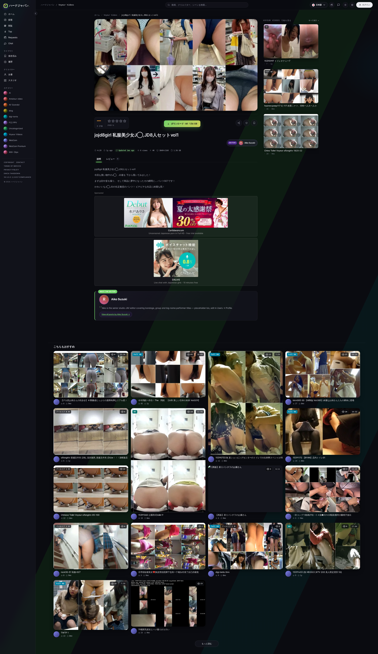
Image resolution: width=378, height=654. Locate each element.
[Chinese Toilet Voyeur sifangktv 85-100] (91, 492)
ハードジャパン (47, 5)
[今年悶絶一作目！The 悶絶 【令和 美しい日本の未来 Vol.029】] (168, 378)
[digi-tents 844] (245, 550)
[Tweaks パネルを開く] (352, 5)
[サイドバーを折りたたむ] (36, 13)
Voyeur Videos (110, 15)
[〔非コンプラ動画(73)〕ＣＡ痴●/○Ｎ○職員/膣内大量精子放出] (322, 492)
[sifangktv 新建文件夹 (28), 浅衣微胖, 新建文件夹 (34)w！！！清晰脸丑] (91, 435)
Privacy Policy (11, 170)
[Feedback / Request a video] (338, 5)
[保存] (254, 123)
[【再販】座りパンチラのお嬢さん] (245, 492)
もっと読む (207, 643)
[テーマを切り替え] (345, 5)
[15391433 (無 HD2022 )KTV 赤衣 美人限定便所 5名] (322, 550)
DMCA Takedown (12, 173)
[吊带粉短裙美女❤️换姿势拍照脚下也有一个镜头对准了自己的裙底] (168, 550)
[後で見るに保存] (124, 354)
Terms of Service (12, 166)
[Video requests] (332, 5)
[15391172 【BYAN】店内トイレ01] (322, 435)
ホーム (97, 15)
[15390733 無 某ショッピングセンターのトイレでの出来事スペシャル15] (245, 406)
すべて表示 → (314, 20)
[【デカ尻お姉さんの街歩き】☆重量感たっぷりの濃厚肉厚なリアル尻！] (91, 378)
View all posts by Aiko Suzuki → (116, 314)
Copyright (9, 162)
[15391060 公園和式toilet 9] (168, 463)
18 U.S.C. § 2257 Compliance (17, 177)
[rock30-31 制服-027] (91, 550)
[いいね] (246, 123)
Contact (20, 162)
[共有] (239, 123)
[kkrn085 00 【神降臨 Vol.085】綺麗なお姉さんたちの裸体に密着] (322, 378)
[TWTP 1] (91, 608)
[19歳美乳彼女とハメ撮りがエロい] (168, 607)
